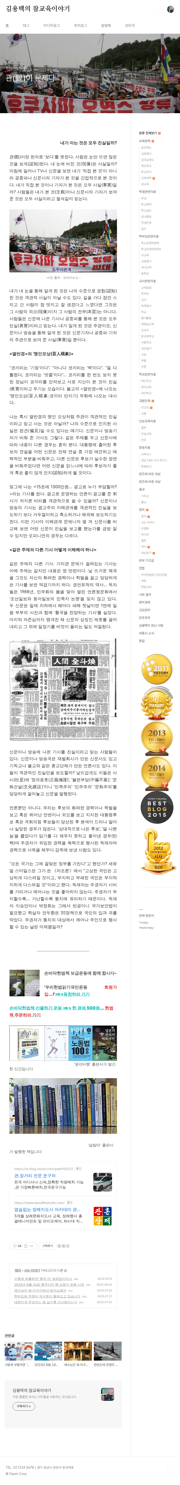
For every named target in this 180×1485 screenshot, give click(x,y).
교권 (143, 354)
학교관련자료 (147, 374)
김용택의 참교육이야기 (38, 9)
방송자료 (144, 447)
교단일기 (146, 348)
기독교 (145, 496)
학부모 (145, 294)
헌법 (142, 568)
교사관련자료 (147, 281)
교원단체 (145, 401)
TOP (170, 1469)
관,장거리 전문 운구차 (35, 1175)
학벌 (143, 360)
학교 (143, 312)
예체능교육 (147, 324)
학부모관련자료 (149, 236)
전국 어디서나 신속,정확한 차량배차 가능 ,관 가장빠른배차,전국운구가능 (49, 1184)
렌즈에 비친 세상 (150, 474)
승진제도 (146, 147)
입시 (143, 229)
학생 (143, 198)
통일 (142, 641)
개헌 (143, 581)
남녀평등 (146, 216)
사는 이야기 (32, 1270)
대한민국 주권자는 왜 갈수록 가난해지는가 (45, 1302)
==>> (72, 994)
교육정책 (145, 141)
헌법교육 (146, 587)
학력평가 (146, 306)
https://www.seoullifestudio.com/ (39, 1203)
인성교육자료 (147, 421)
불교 (143, 502)
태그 (26, 25)
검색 (159, 9)
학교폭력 (146, 204)
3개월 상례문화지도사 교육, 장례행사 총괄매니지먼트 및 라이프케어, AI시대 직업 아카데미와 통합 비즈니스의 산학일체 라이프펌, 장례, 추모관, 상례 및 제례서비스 (48, 1219)
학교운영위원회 (150, 243)
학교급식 (146, 210)
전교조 (145, 407)
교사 (143, 300)
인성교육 (146, 434)
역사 (144, 547)
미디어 (145, 534)
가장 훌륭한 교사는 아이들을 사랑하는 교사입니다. (45, 1397)
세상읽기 (146, 553)
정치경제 (144, 602)
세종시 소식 (146, 633)
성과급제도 (147, 160)
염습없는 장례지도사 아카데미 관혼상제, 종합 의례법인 (47, 1209)
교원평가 (146, 153)
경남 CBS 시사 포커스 (154, 460)
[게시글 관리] (31, 1246)
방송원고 (146, 466)
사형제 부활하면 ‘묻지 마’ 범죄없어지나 (43, 1279)
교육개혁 (146, 178)
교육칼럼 (146, 287)
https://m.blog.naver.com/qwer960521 (43, 1169)
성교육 (145, 184)
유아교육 (146, 387)
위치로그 (80, 25)
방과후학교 (147, 336)
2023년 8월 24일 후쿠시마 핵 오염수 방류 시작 (49, 1284)
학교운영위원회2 (151, 249)
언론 (143, 367)
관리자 (130, 25)
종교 (142, 489)
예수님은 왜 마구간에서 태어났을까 (40, 1290)
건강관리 (144, 610)
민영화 (145, 528)
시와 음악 (145, 594)
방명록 (106, 25)
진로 (143, 440)
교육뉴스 (146, 454)
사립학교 (146, 342)
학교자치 (146, 172)
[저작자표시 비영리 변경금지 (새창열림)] (63, 1246)
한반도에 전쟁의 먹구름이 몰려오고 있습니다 (47, 1296)
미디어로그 (52, 25)
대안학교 (146, 393)
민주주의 (144, 618)
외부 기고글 (146, 560)
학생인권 (146, 222)
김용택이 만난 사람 (151, 625)
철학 (143, 428)
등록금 (145, 273)
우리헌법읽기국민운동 (154, 575)
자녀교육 (146, 267)
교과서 (145, 330)
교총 (143, 413)
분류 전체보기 (148, 133)
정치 (18, 1270)
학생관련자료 (147, 192)
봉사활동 (146, 318)
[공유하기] (26, 1246)
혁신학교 (146, 166)
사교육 (145, 255)
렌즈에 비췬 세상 (150, 482)
